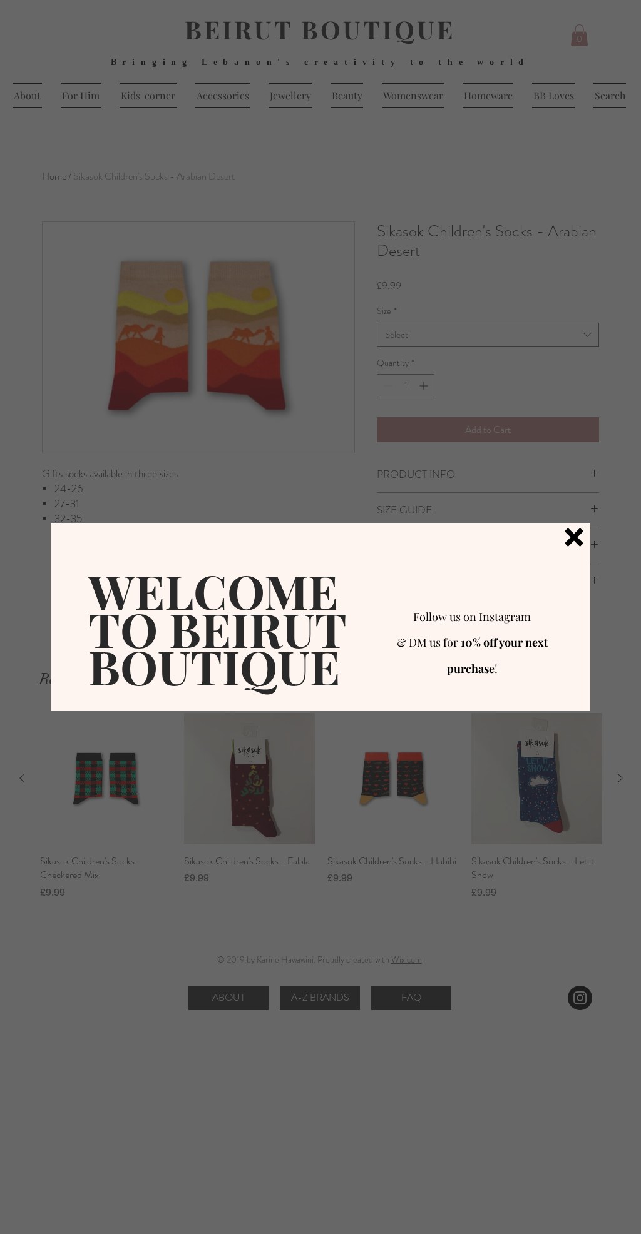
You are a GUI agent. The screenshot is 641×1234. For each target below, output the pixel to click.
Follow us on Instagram (472, 616)
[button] (574, 537)
